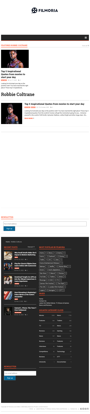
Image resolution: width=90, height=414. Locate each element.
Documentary (61, 362)
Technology (61, 351)
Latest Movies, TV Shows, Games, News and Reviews (51, 409)
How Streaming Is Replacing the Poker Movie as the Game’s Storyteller (26, 294)
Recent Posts (10, 247)
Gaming (17, 268)
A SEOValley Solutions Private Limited (32, 407)
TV (40, 325)
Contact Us (42, 301)
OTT (58, 356)
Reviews (42, 331)
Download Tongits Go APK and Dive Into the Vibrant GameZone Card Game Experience (28, 279)
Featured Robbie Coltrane (14, 45)
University (42, 362)
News (16, 257)
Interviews (18, 312)
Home (8, 242)
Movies (33, 107)
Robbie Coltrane (17, 94)
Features (3, 80)
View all (84, 45)
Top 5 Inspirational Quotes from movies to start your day (13, 74)
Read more (28, 118)
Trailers (59, 320)
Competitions (43, 351)
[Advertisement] (45, 24)
